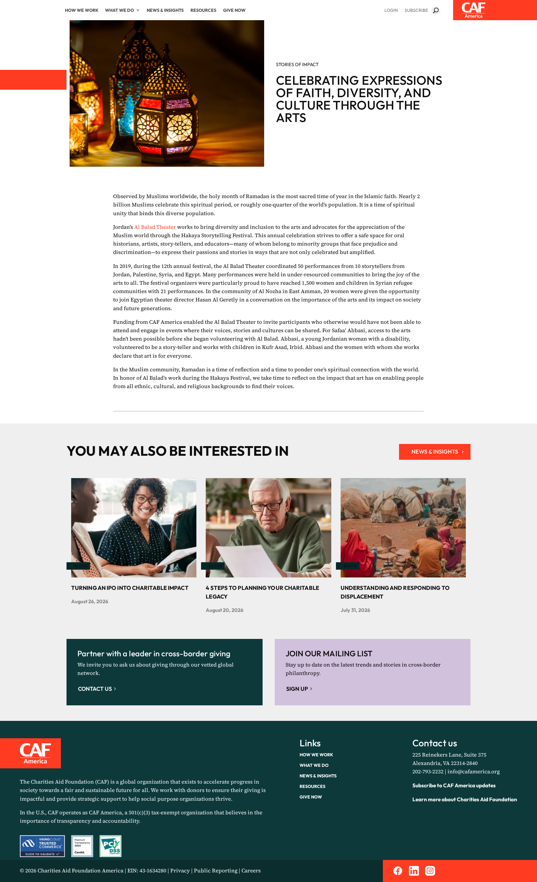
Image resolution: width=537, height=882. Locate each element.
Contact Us (95, 688)
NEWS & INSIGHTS (434, 451)
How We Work (82, 10)
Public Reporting (215, 870)
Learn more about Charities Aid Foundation (464, 799)
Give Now (234, 10)
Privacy (180, 870)
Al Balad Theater (155, 227)
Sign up (297, 688)
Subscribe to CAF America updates (454, 785)
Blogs (81, 565)
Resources (203, 10)
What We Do (119, 10)
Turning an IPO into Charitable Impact (130, 587)
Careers (251, 870)
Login (391, 10)
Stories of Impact (297, 64)
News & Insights (165, 10)
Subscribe (416, 10)
